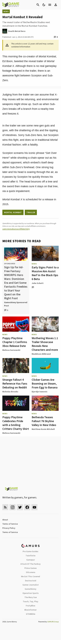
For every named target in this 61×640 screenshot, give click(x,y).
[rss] (5, 507)
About (5, 519)
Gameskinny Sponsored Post (15, 304)
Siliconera (30, 572)
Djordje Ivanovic (39, 391)
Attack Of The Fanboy (30, 564)
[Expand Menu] (50, 5)
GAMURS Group (53, 621)
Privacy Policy (8, 528)
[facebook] (27, 507)
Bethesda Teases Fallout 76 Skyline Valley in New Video (44, 421)
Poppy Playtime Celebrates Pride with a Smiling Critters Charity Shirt (15, 423)
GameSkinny (30, 589)
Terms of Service (10, 523)
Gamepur (30, 559)
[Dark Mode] (44, 5)
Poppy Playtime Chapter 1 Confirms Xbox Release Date (14, 342)
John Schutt (38, 283)
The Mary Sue (30, 597)
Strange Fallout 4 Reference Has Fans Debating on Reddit (14, 383)
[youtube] (34, 507)
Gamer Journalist (31, 584)
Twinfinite (30, 555)
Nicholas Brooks (10, 391)
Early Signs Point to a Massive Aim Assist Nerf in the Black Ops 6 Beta (45, 273)
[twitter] (20, 507)
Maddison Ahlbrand (41, 354)
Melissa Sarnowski (11, 350)
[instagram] (12, 507)
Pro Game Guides (30, 551)
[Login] (56, 5)
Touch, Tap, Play (30, 601)
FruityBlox (30, 605)
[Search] (38, 5)
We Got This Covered (30, 576)
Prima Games (30, 568)
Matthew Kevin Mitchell (43, 429)
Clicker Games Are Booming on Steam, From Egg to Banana (44, 383)
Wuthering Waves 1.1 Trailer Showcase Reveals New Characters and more (45, 344)
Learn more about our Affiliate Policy (16, 229)
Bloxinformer (30, 609)
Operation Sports (31, 593)
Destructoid (30, 580)
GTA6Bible (30, 614)
